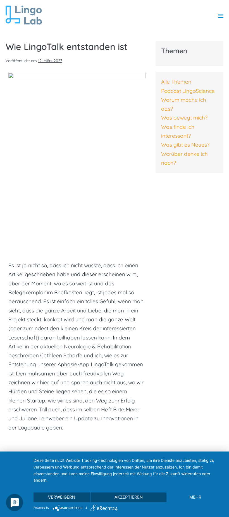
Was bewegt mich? (184, 117)
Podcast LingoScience (188, 91)
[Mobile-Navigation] (220, 15)
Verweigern (61, 497)
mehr (195, 497)
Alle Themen (176, 81)
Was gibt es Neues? (185, 144)
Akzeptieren (129, 497)
